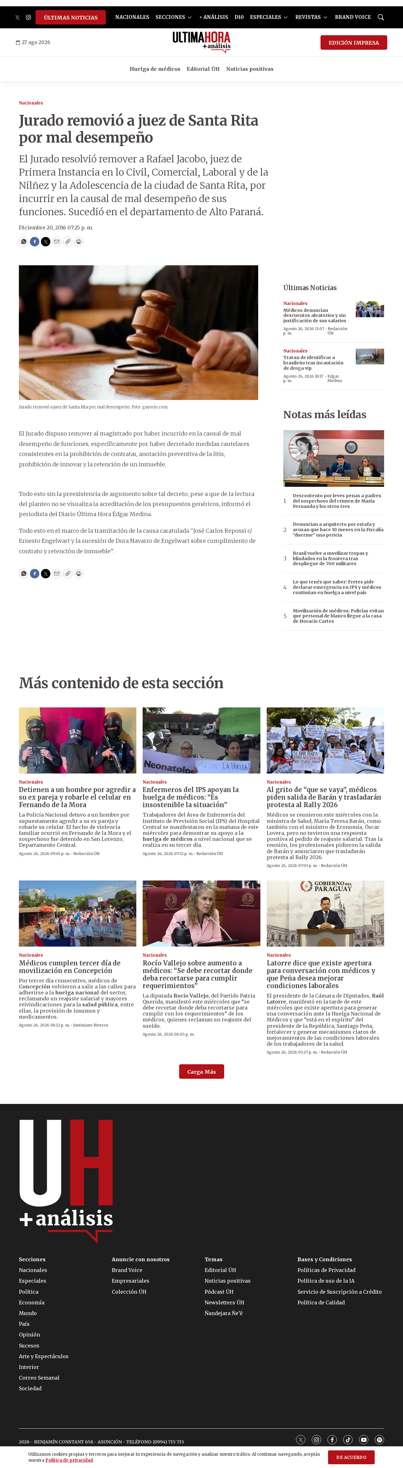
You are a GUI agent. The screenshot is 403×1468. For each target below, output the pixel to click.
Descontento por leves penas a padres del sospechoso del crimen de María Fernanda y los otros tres (337, 501)
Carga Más (201, 1072)
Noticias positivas (250, 69)
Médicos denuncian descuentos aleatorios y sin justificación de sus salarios (314, 315)
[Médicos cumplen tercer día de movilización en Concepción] (77, 913)
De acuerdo (351, 1457)
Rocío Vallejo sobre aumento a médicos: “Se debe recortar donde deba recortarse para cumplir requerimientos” (198, 974)
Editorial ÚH (203, 69)
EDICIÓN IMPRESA (354, 43)
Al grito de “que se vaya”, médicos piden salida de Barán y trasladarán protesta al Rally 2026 (324, 797)
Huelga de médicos (155, 69)
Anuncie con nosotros (141, 1260)
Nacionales (31, 103)
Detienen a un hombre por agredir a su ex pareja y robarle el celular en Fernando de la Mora (77, 797)
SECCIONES (170, 17)
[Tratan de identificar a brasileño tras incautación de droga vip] (370, 357)
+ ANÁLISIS (213, 17)
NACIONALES (132, 17)
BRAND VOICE (353, 17)
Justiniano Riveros (90, 1025)
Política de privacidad (69, 1460)
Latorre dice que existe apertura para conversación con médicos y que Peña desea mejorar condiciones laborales (321, 974)
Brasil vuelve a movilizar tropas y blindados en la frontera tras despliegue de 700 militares (330, 558)
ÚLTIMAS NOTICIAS (71, 17)
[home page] (201, 42)
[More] (189, 17)
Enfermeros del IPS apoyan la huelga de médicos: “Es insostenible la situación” (191, 797)
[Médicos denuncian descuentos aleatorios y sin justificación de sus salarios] (370, 309)
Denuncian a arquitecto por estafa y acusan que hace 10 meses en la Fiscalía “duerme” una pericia (338, 529)
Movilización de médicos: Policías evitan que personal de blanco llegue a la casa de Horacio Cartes (338, 616)
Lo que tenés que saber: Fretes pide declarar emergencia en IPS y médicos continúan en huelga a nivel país (337, 587)
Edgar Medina (334, 378)
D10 (239, 17)
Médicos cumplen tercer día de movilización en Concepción (70, 967)
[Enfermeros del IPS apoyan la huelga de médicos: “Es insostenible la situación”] (201, 740)
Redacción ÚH (337, 330)
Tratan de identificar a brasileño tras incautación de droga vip (313, 363)
